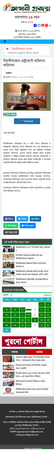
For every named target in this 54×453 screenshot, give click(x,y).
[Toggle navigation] (5, 41)
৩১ (7, 330)
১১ (15, 314)
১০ (7, 314)
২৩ (48, 320)
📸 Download (27, 121)
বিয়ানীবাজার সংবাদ (22, 49)
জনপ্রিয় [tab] (39, 352)
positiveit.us (47, 448)
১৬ (48, 314)
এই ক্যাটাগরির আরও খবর (16, 242)
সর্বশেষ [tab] (14, 352)
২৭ (28, 325)
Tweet (23, 219)
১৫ (41, 314)
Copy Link (13, 232)
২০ (28, 320)
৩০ (48, 325)
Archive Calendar (14, 290)
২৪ (7, 325)
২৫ (15, 325)
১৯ (22, 320)
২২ (41, 320)
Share (10, 219)
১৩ (28, 314)
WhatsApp (12, 225)
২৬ (22, 325)
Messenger (29, 225)
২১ (35, 320)
